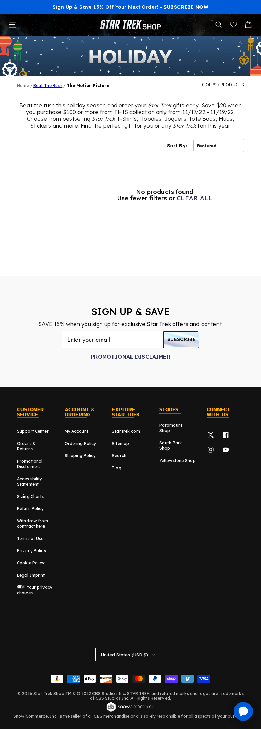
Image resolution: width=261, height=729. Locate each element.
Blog (116, 467)
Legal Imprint (31, 575)
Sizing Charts (30, 496)
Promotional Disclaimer (130, 356)
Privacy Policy (31, 550)
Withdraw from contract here (32, 523)
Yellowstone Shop (177, 460)
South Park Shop (170, 445)
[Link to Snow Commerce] (130, 710)
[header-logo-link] (130, 24)
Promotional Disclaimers (29, 464)
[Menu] (12, 24)
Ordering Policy (81, 443)
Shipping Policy (80, 455)
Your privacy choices (35, 590)
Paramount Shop (170, 428)
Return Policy (30, 508)
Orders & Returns (26, 446)
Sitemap (120, 443)
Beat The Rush (48, 85)
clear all (194, 198)
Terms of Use (30, 538)
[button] (218, 24)
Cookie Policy (31, 562)
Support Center (33, 431)
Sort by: (177, 146)
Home (23, 85)
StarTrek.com (126, 431)
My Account (76, 431)
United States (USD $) (124, 654)
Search (119, 455)
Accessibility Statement (29, 481)
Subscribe (181, 339)
